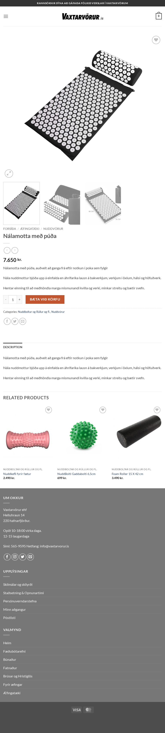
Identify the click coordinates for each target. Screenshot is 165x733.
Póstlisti (9, 618)
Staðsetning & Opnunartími (23, 593)
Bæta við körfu (45, 299)
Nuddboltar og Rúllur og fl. (34, 311)
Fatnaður (10, 668)
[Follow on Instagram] (14, 557)
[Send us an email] (30, 557)
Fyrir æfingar (12, 684)
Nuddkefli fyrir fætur (17, 474)
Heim (7, 643)
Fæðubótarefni (14, 651)
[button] (5, 16)
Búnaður (9, 659)
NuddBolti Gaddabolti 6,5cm (76, 474)
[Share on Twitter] (14, 321)
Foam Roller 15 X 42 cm (127, 474)
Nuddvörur (53, 228)
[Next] (153, 106)
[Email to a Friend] (22, 321)
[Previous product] (14, 250)
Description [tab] (12, 347)
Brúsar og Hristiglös (17, 676)
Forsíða (9, 228)
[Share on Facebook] (7, 321)
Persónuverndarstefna (20, 601)
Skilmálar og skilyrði (17, 584)
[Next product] (7, 250)
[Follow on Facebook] (7, 557)
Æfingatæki (29, 228)
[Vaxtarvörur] (82, 16)
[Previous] (12, 106)
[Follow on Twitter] (22, 557)
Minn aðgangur (14, 609)
